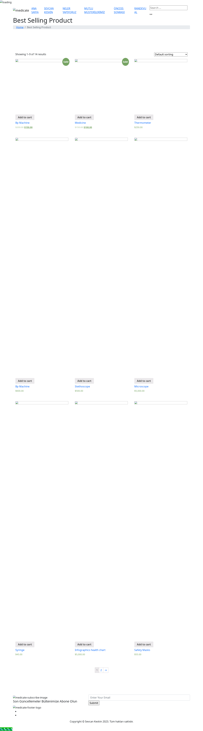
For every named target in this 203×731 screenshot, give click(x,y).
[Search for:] (168, 7)
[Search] (151, 14)
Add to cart (25, 117)
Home (19, 27)
